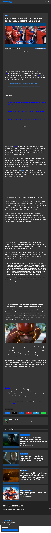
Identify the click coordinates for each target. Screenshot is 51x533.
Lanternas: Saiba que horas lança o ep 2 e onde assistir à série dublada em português (32, 458)
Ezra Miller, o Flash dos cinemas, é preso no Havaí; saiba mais (26, 120)
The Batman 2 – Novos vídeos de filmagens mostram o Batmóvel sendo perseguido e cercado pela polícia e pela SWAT (33, 476)
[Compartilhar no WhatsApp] (43, 413)
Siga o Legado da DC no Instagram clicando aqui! (22, 83)
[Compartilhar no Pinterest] (29, 413)
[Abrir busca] (48, 2)
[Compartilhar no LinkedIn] (21, 413)
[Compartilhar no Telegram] (36, 413)
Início (6, 15)
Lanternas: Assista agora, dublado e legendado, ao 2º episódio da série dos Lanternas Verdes (33, 440)
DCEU (39, 75)
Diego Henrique (13, 419)
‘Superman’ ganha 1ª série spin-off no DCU (33, 494)
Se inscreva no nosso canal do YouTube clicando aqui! (24, 86)
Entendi (10, 530)
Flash (15, 146)
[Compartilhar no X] (14, 413)
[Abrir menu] (45, 2)
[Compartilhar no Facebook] (7, 413)
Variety (23, 170)
